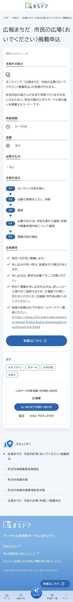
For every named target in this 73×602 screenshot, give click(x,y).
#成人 (12, 375)
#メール (32, 367)
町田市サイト (10, 546)
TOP (6, 18)
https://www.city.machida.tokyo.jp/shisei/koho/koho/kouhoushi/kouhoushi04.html (39, 322)
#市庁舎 (48, 367)
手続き (15, 18)
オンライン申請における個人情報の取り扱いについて (32, 561)
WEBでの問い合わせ (38, 407)
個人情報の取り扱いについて (19, 553)
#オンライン (15, 367)
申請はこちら (32, 340)
